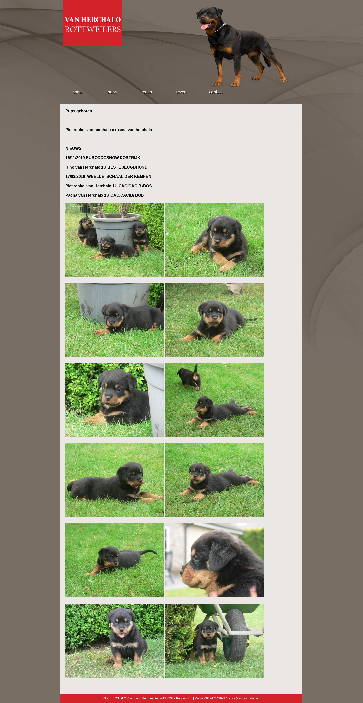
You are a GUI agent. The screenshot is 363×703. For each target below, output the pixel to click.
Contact (216, 92)
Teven (181, 92)
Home (77, 92)
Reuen (146, 92)
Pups (112, 92)
